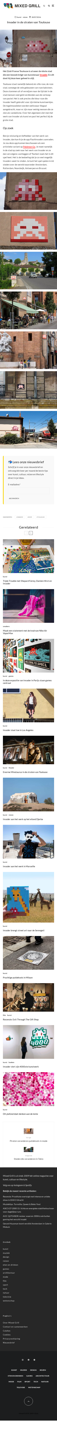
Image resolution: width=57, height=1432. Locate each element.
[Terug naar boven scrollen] (28, 1401)
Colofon (6, 1331)
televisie (7, 1297)
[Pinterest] (28, 1360)
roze (30, 517)
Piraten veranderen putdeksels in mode (28, 1139)
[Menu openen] (53, 6)
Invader (43, 74)
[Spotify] (34, 1360)
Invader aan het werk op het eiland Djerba (23, 819)
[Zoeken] (49, 6)
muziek (6, 1253)
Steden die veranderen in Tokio (28, 1157)
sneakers (6, 626)
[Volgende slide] (31, 533)
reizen (25, 17)
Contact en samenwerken (15, 1327)
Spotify (28, 1185)
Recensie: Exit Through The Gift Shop (21, 1019)
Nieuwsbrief (9, 1342)
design (6, 1257)
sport (5, 1285)
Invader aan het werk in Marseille (19, 866)
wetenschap (8, 1301)
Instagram (18, 1185)
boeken (11, 1062)
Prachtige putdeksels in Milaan (18, 977)
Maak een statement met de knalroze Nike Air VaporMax (25, 632)
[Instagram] (23, 1360)
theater (11, 768)
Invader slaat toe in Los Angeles (18, 730)
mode (5, 1277)
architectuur (9, 1273)
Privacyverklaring (11, 1339)
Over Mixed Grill (11, 1323)
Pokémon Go (29, 146)
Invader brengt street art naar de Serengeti (23, 930)
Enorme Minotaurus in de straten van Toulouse (25, 772)
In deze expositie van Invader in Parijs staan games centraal (27, 681)
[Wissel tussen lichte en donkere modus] (44, 5)
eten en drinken (10, 1265)
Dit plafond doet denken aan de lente (20, 1114)
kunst (19, 17)
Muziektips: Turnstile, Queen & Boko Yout (21, 1204)
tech (5, 1289)
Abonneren (14, 498)
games (11, 676)
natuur (6, 1293)
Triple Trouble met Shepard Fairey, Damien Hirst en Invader (27, 582)
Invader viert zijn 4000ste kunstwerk (21, 1066)
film (4, 1015)
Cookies (7, 1335)
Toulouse (41, 517)
